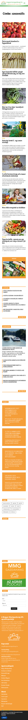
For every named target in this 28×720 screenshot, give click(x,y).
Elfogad (4, 717)
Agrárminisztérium (6, 503)
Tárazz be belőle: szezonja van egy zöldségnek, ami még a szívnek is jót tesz (13, 241)
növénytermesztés (6, 509)
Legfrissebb (6, 288)
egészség (14, 503)
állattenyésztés (6, 512)
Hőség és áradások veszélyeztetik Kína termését (12, 291)
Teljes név (4, 603)
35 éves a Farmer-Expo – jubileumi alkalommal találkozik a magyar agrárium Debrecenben (13, 434)
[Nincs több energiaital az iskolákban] (14, 196)
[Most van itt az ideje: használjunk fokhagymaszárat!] (14, 96)
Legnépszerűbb (6, 326)
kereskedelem (5, 506)
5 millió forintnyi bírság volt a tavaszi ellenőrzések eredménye (14, 175)
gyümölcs (20, 503)
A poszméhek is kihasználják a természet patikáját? (13, 299)
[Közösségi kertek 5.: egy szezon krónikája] (14, 129)
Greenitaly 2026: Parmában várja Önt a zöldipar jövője (12, 477)
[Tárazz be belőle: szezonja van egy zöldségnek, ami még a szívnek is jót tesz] (14, 228)
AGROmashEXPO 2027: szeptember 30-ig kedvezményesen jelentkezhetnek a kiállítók (12, 412)
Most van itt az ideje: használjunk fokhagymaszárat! (12, 108)
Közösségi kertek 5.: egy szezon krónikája (12, 141)
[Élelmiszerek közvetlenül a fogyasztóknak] (14, 30)
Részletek (3, 715)
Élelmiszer (4, 39)
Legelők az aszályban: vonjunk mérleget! (13, 295)
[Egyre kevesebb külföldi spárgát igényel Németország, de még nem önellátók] (14, 60)
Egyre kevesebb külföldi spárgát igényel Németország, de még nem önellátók (13, 74)
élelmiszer (13, 512)
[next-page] (5, 254)
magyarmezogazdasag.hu (14, 2)
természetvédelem (15, 509)
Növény (3, 138)
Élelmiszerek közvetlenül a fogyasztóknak (10, 42)
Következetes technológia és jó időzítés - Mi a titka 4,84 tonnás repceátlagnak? (14, 454)
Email (3, 598)
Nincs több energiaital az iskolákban (13, 207)
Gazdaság (4, 69)
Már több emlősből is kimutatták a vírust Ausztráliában (13, 310)
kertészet (12, 506)
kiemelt (18, 506)
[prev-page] (3, 254)
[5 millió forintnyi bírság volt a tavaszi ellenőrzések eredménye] (14, 163)
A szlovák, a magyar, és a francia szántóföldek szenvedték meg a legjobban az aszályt (14, 305)
